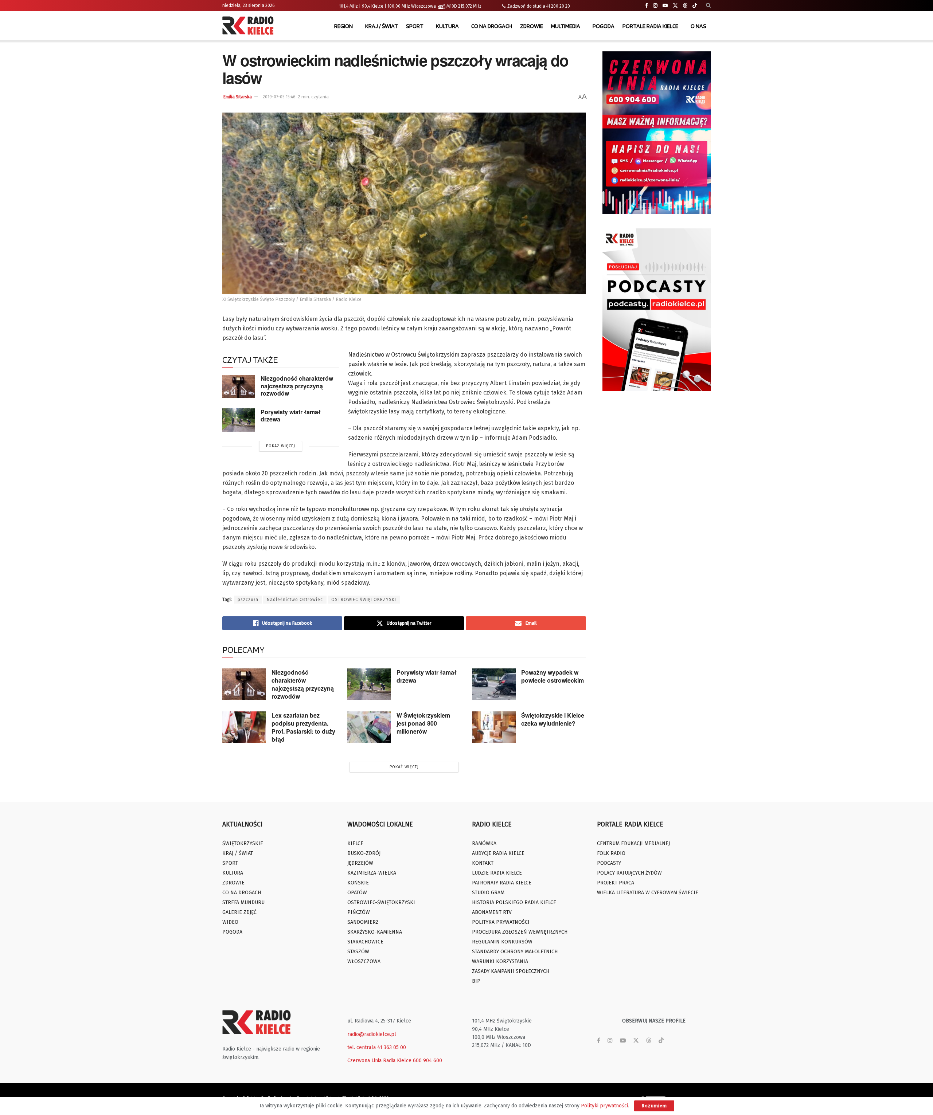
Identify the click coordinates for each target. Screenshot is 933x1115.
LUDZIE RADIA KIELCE (497, 873)
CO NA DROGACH (491, 26)
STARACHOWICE (365, 942)
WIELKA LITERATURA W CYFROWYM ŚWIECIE (647, 893)
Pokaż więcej (280, 446)
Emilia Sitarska (237, 96)
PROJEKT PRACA (615, 883)
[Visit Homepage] (249, 26)
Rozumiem (654, 1105)
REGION (343, 26)
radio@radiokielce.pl (371, 1034)
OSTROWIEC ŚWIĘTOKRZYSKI (363, 599)
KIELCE (355, 843)
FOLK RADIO (611, 853)
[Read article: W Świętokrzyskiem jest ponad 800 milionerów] (369, 727)
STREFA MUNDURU (243, 902)
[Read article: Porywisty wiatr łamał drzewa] (238, 420)
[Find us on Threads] (685, 5)
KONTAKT (482, 863)
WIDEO (230, 922)
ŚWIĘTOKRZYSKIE (242, 843)
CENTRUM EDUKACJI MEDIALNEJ (633, 843)
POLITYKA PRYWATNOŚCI (501, 922)
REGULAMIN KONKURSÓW (502, 942)
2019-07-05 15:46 (279, 96)
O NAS (698, 26)
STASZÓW (358, 952)
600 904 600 (427, 1060)
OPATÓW (357, 893)
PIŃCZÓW (358, 912)
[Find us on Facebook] (646, 5)
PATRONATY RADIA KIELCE (501, 883)
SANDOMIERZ (363, 922)
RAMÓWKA (484, 843)
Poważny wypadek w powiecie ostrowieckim (552, 676)
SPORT (414, 26)
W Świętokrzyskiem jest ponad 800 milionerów (423, 723)
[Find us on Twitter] (675, 5)
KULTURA (447, 26)
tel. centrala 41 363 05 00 (376, 1047)
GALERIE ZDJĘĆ (239, 912)
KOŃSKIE (358, 883)
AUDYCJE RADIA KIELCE (498, 853)
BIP (476, 981)
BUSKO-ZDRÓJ (363, 853)
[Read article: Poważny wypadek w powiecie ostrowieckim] (494, 684)
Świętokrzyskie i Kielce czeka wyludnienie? (552, 719)
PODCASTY (609, 863)
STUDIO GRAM (488, 893)
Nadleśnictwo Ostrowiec (295, 599)
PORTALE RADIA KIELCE (650, 26)
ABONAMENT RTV (492, 912)
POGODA (603, 26)
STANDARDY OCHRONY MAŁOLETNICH (515, 952)
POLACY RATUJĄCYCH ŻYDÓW (629, 873)
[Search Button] (708, 5)
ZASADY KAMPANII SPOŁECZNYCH (510, 971)
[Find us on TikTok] (694, 5)
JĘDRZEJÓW (360, 863)
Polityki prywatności (604, 1106)
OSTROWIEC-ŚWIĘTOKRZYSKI (381, 902)
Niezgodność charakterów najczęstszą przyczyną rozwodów (297, 385)
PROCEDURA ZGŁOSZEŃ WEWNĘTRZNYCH (519, 932)
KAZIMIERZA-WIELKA (371, 873)
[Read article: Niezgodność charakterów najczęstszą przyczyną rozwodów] (238, 386)
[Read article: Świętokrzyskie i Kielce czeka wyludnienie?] (494, 727)
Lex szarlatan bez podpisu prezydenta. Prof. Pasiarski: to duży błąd (303, 727)
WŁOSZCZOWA (363, 961)
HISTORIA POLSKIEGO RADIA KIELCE (514, 902)
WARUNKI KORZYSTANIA (500, 961)
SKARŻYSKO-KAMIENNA (374, 932)
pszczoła (248, 599)
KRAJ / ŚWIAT (381, 26)
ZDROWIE (531, 26)
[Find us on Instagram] (655, 5)
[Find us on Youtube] (665, 5)
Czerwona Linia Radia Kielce (379, 1060)
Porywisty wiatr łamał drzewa (291, 416)
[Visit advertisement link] (656, 132)
